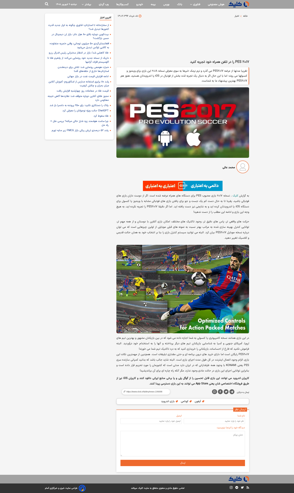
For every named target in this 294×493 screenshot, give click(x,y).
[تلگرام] (231, 392)
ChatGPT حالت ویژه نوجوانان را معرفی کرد (85, 111)
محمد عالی (229, 167)
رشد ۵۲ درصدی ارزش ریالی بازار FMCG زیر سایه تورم (80, 130)
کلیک (235, 196)
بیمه (153, 4)
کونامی (185, 401)
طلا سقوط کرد (101, 116)
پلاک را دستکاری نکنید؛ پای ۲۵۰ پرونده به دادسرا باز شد (79, 105)
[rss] (248, 488)
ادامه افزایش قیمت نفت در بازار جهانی (88, 76)
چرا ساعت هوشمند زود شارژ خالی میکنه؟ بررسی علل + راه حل (79, 123)
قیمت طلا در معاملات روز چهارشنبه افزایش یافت (83, 91)
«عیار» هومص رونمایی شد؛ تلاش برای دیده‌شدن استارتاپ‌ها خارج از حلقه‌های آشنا (83, 69)
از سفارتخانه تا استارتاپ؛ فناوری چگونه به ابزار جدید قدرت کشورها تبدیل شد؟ (78, 27)
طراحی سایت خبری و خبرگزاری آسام (61, 488)
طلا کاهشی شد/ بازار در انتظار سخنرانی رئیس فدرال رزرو (79, 53)
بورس (166, 4)
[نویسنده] (242, 168)
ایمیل (179, 416)
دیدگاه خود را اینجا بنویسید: (231, 428)
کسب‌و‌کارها (122, 4)
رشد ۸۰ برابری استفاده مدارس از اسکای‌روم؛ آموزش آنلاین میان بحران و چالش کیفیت (78, 84)
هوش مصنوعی (216, 4)
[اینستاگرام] (231, 488)
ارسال (182, 463)
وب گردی (104, 4)
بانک (179, 4)
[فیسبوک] (220, 392)
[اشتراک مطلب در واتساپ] (214, 391)
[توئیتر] (226, 392)
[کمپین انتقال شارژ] (182, 186)
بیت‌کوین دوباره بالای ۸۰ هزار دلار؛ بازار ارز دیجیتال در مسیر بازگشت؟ (80, 36)
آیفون (198, 401)
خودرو (139, 4)
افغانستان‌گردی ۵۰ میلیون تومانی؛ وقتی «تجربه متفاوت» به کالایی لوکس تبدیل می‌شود (79, 46)
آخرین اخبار (105, 17)
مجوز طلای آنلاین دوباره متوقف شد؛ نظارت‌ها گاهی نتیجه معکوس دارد (78, 98)
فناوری (196, 4)
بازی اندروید (168, 401)
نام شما (241, 416)
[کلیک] (239, 4)
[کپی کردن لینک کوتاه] (144, 391)
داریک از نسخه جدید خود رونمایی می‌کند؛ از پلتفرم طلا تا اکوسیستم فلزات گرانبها (78, 60)
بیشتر (87, 4)
